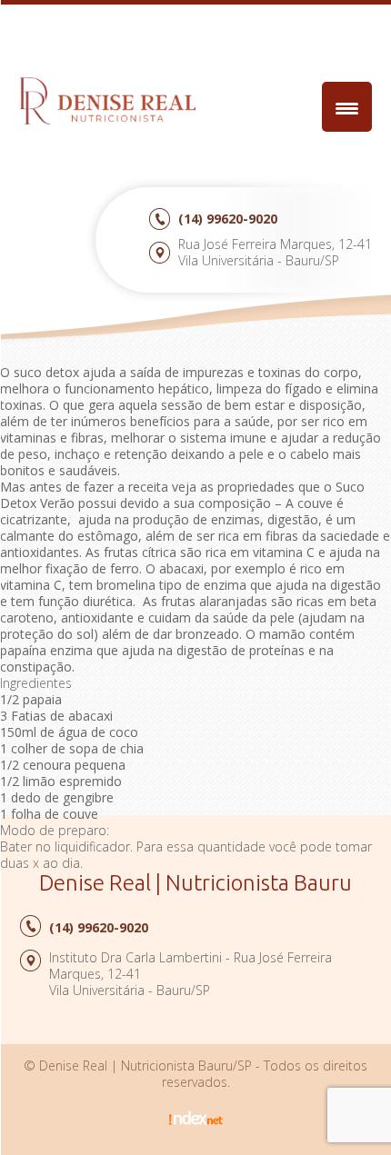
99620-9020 (227, 218)
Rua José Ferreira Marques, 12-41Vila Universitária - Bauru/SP (275, 252)
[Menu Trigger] (347, 107)
